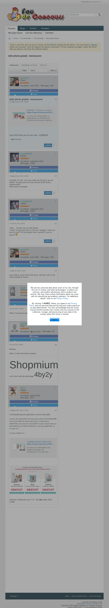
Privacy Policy (62, 298)
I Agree (54, 320)
